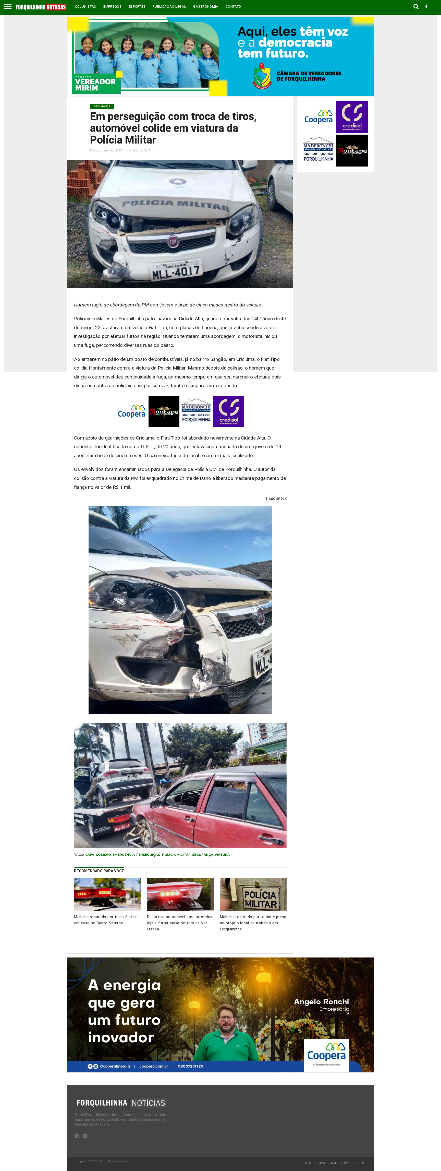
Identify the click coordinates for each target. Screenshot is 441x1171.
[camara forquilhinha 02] (220, 94)
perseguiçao (148, 855)
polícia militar (176, 855)
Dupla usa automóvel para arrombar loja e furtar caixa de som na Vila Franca (180, 923)
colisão (103, 855)
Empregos (112, 6)
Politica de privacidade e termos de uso (330, 1163)
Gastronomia (205, 6)
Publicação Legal (169, 6)
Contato (233, 6)
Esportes (137, 6)
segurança (202, 855)
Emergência (124, 855)
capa (89, 855)
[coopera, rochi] (220, 1071)
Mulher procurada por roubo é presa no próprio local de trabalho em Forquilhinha (253, 923)
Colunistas (85, 6)
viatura (222, 855)
